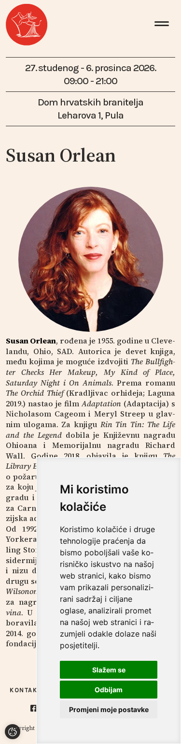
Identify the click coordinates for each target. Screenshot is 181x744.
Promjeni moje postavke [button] (109, 709)
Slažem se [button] (108, 670)
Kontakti (27, 690)
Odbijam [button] (109, 689)
